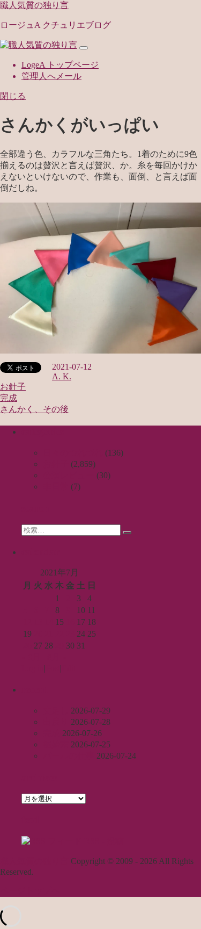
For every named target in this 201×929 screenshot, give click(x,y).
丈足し (56, 710)
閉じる (13, 95)
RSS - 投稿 (103, 841)
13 (38, 621)
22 (59, 633)
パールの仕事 (68, 755)
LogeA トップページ (60, 64)
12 (27, 621)
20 (38, 633)
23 (70, 633)
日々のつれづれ (73, 452)
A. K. (61, 376)
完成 (8, 397)
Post (53, 668)
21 (48, 633)
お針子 (13, 386)
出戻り (56, 721)
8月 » (56, 657)
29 (59, 645)
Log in (32, 668)
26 (27, 645)
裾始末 (56, 744)
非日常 (56, 486)
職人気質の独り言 (34, 5)
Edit (69, 668)
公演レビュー (68, 475)
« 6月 (31, 657)
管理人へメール (51, 76)
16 (70, 621)
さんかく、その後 (34, 409)
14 (48, 621)
